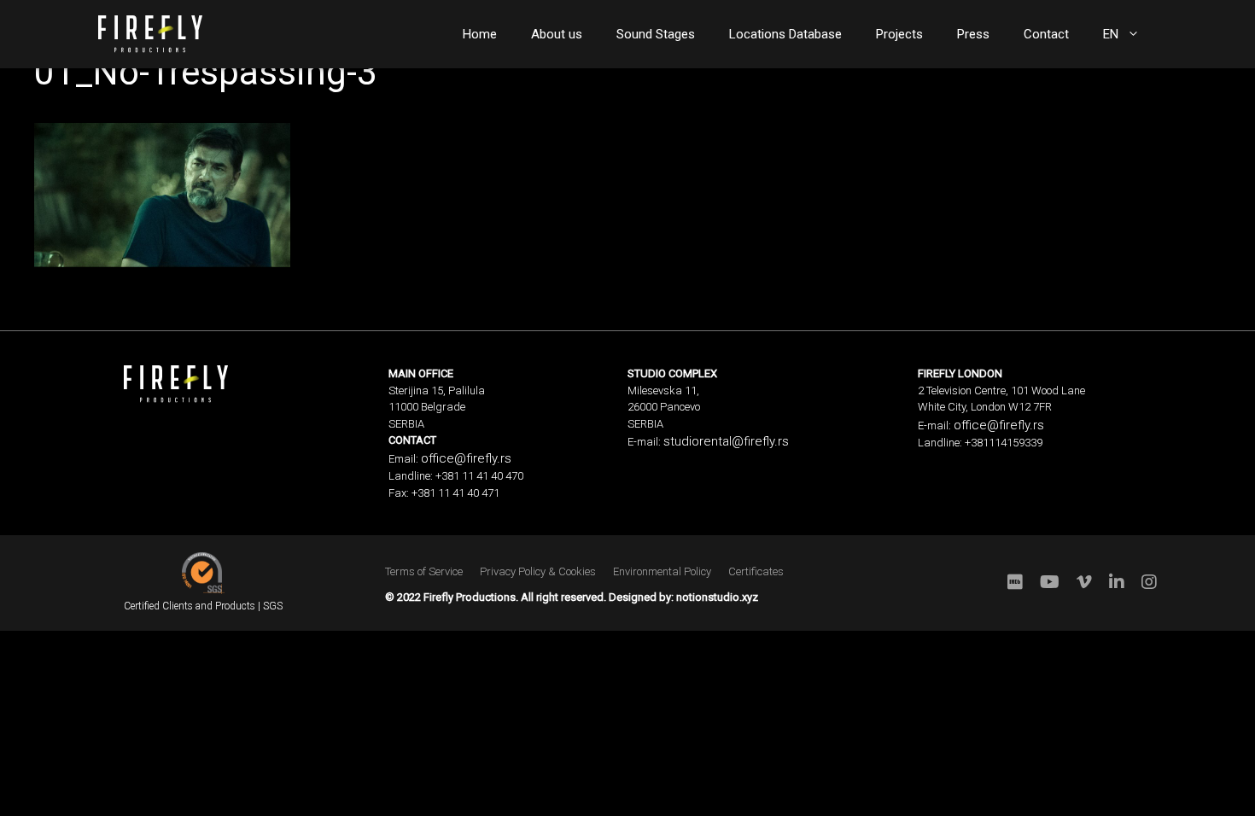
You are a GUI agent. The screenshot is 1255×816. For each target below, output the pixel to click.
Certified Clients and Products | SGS (203, 606)
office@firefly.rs (466, 458)
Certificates (756, 571)
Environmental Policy (662, 571)
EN (1110, 34)
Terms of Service (424, 571)
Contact (1046, 34)
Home (480, 34)
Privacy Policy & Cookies (538, 571)
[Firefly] (150, 32)
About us (556, 34)
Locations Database (785, 34)
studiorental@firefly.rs (726, 441)
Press (973, 34)
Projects (899, 34)
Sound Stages (655, 34)
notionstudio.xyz (717, 597)
